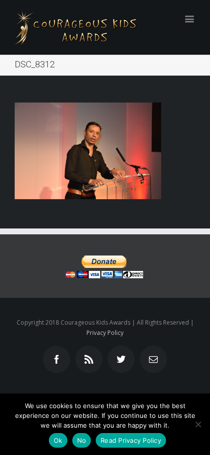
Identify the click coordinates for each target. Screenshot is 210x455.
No (81, 440)
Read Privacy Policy (131, 440)
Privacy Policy (105, 333)
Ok (58, 440)
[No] (198, 424)
